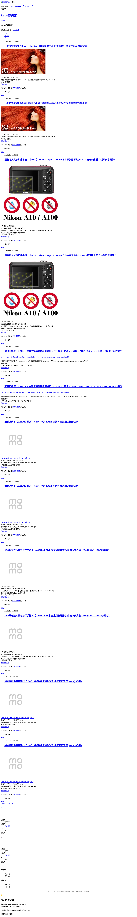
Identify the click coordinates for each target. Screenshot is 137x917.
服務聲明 (86, 891)
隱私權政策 (79, 891)
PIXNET (54, 891)
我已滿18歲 (4, 914)
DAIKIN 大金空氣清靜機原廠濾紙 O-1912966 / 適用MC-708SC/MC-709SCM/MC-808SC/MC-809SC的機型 (35, 357)
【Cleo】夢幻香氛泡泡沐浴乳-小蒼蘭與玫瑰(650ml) (17, 718)
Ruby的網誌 (9, 15)
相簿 (5, 33)
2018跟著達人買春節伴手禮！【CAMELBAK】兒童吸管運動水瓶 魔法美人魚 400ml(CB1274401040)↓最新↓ (57, 550)
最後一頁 (10, 804)
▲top (2, 95)
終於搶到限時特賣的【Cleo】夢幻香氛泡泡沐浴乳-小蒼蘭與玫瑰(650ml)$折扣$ (43, 681)
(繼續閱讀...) (5, 84)
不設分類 (16, 30)
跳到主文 (4, 20)
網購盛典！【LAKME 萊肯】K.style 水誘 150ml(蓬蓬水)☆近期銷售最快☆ (41, 422)
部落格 (6, 36)
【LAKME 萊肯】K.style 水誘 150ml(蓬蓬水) (15, 458)
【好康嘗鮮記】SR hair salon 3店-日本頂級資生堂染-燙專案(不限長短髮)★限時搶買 (45, 46)
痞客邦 (14, 88)
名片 (5, 38)
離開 (11, 914)
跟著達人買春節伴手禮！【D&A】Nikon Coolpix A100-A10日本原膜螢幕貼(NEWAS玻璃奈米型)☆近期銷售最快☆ (60, 159)
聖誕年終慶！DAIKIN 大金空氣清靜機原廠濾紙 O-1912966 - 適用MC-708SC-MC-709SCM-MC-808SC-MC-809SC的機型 (63, 351)
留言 (18, 88)
